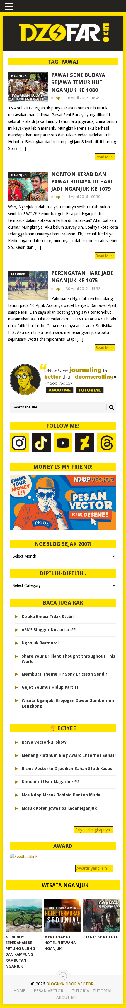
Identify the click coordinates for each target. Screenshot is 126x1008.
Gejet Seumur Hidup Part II (50, 687)
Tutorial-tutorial (92, 990)
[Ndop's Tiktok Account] (41, 443)
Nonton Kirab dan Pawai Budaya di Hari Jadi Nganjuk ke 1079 (82, 181)
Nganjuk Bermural (40, 643)
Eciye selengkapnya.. (93, 830)
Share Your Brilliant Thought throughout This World (68, 659)
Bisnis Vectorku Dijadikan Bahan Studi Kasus (67, 768)
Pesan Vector (48, 990)
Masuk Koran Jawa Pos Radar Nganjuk (59, 808)
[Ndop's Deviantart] (84, 443)
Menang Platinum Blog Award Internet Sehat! (69, 755)
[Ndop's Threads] (106, 443)
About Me (66, 997)
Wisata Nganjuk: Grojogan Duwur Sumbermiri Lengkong (68, 703)
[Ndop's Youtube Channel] (63, 443)
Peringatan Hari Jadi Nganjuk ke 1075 (82, 276)
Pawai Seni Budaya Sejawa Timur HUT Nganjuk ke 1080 (78, 82)
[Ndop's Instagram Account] (19, 443)
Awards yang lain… (94, 868)
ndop (55, 98)
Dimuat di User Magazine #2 (50, 781)
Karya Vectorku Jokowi (44, 742)
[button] (10, 6)
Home (19, 990)
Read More (105, 157)
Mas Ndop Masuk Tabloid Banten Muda (61, 795)
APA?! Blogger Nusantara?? (49, 629)
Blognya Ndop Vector (69, 984)
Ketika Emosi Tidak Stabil (48, 616)
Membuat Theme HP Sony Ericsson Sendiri (65, 674)
